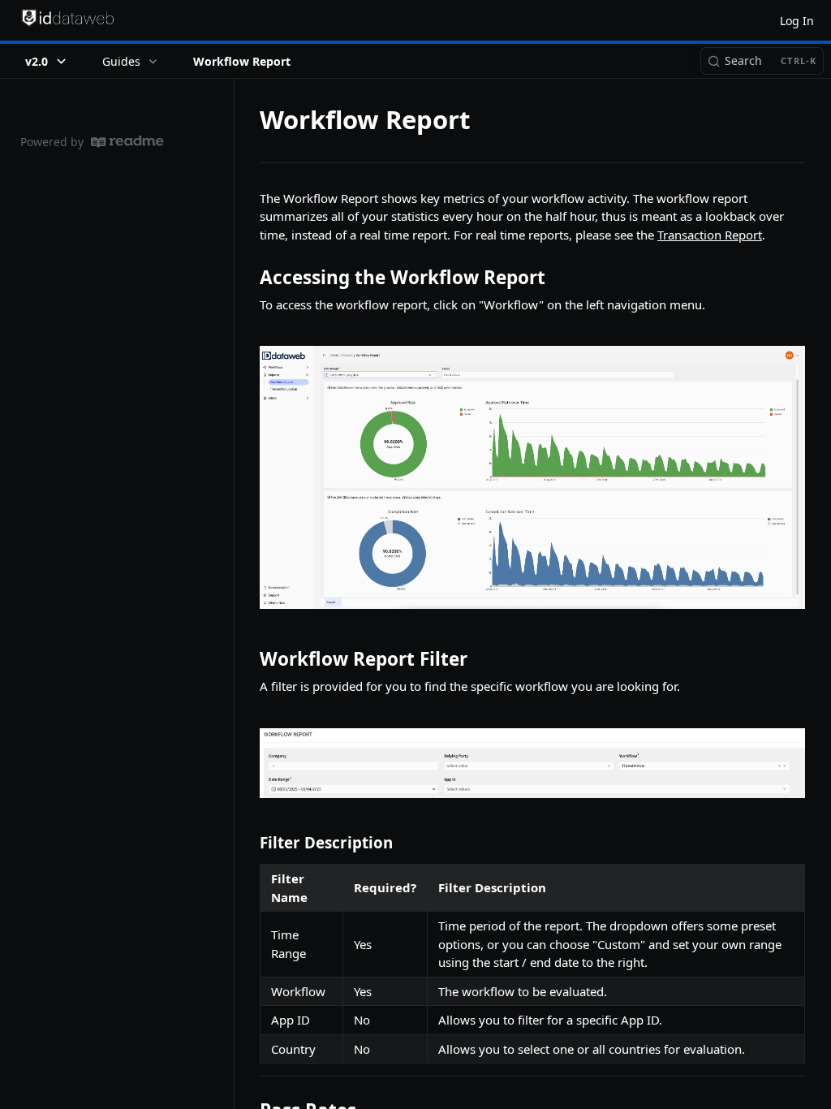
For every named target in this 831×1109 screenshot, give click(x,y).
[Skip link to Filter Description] (249, 841)
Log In (797, 20)
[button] (532, 477)
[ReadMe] (127, 142)
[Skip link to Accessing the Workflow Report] (249, 277)
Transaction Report (709, 235)
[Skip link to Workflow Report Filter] (249, 659)
